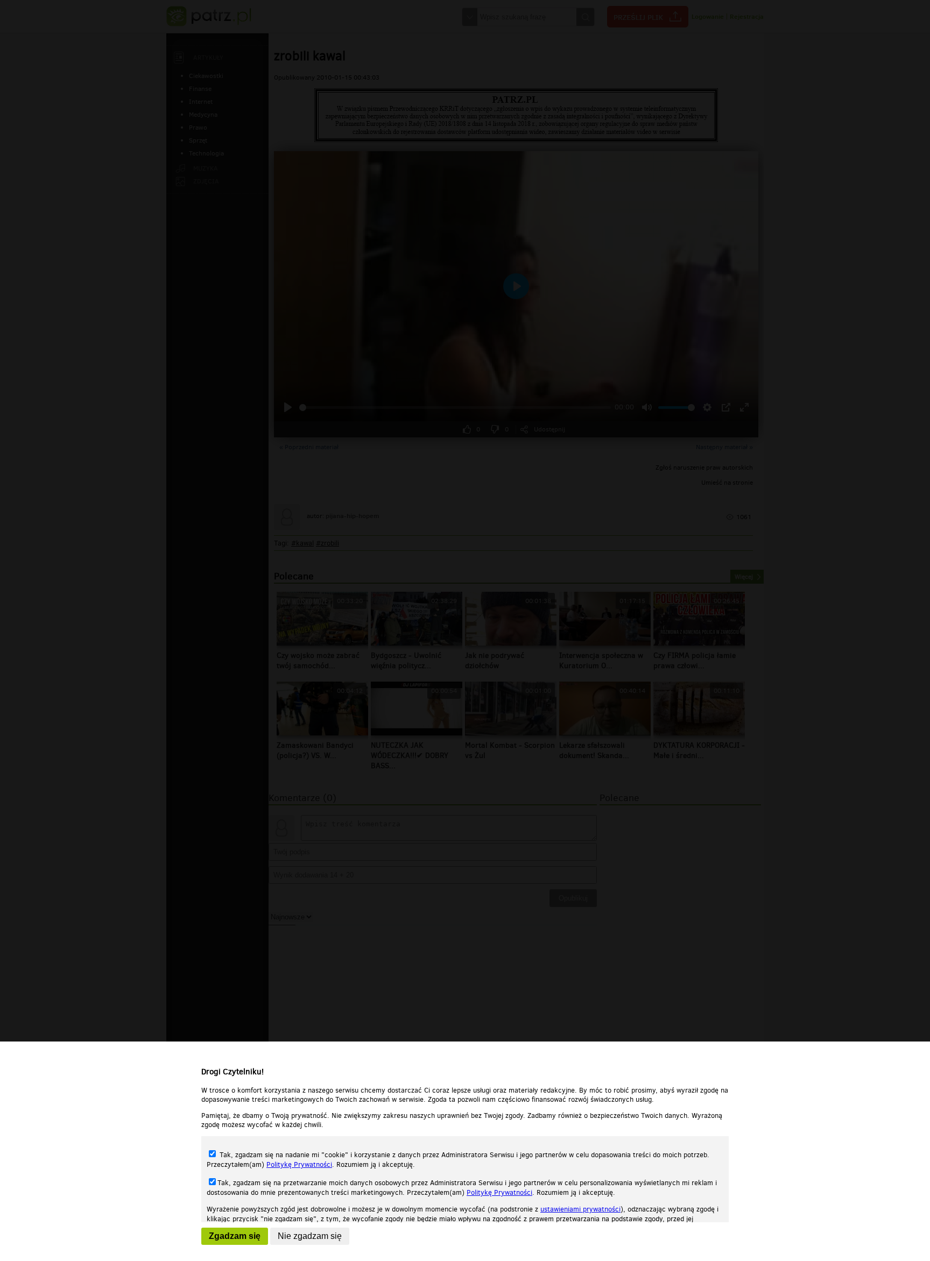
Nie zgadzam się (310, 1236)
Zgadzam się (234, 1236)
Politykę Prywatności (299, 1164)
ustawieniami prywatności (580, 1209)
